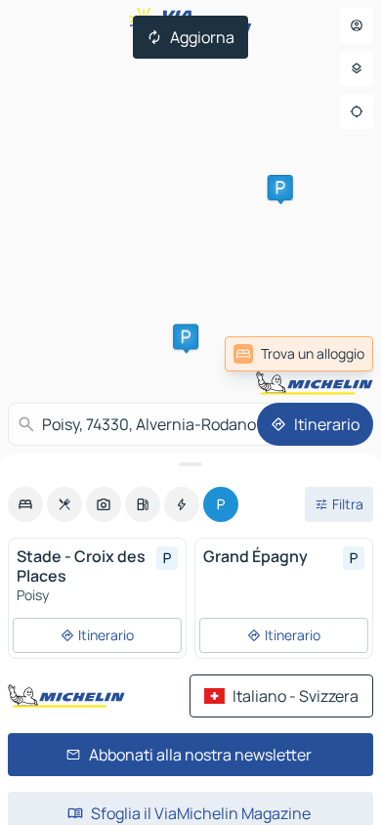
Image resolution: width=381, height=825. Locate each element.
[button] (185, 336)
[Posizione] (356, 111)
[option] (25, 504)
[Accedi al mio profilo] (356, 25)
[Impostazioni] (356, 68)
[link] (299, 353)
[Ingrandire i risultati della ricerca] (190, 464)
